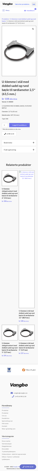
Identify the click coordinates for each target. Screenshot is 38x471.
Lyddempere (6, 459)
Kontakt (4, 426)
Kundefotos (5, 418)
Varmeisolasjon (7, 444)
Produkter (5, 19)
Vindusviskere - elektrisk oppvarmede (14, 454)
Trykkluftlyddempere (8, 451)
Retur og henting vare (8, 429)
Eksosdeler (5, 449)
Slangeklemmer (7, 446)
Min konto (5, 423)
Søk (34, 4)
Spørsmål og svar (7, 421)
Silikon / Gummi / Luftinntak (10, 457)
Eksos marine (6, 441)
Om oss (4, 415)
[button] (33, 29)
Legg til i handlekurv (19, 125)
